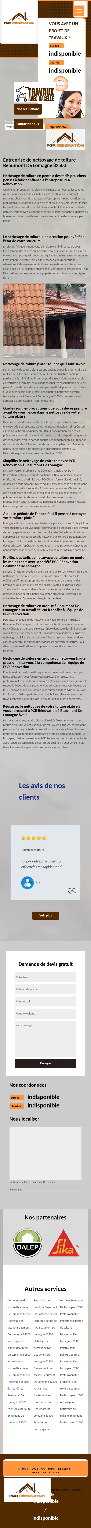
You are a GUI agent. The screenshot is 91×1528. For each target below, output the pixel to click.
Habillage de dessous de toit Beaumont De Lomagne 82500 (43, 1351)
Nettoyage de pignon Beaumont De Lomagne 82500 (18, 1348)
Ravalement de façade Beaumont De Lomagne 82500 (45, 1375)
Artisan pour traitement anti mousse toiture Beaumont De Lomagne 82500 (43, 1402)
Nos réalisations (28, 109)
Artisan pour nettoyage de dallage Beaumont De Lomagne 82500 (71, 1412)
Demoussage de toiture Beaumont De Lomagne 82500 (18, 1307)
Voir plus (45, 915)
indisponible (65, 54)
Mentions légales (46, 1472)
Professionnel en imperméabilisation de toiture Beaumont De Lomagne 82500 (71, 1328)
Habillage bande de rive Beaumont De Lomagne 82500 (45, 1327)
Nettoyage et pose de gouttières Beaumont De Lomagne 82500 (18, 1392)
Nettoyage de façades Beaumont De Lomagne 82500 (18, 1327)
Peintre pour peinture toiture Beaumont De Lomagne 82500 (69, 1358)
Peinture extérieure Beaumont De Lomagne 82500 (19, 1416)
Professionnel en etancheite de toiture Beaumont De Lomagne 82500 (71, 1385)
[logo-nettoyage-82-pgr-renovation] (29, 1491)
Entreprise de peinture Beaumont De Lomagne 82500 (45, 1307)
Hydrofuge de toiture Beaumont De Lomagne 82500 (18, 1368)
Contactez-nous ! (29, 124)
